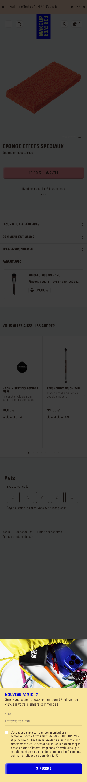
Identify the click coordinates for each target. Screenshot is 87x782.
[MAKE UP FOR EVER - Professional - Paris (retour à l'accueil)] (44, 26)
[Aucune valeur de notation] (70, 137)
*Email (8, 714)
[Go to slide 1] (41, 194)
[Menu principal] (8, 24)
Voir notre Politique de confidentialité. (35, 755)
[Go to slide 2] (43, 194)
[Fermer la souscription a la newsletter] (81, 643)
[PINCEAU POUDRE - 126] (14, 284)
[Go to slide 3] (45, 194)
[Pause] (3, 6)
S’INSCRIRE (43, 768)
